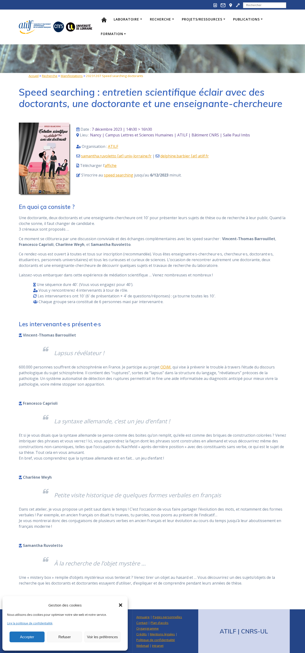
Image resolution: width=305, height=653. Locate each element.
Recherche (160, 19)
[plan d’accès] (231, 6)
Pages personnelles (167, 617)
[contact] (223, 6)
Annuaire (143, 617)
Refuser (64, 637)
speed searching (118, 175)
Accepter (27, 637)
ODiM (165, 367)
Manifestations (72, 76)
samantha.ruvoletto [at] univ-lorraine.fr (116, 156)
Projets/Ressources (202, 19)
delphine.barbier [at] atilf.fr (184, 156)
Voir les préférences (102, 637)
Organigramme (147, 628)
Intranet (157, 645)
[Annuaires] (215, 6)
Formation (112, 33)
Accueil (34, 76)
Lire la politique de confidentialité (29, 623)
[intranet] (238, 6)
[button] (120, 605)
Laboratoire (126, 19)
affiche (111, 165)
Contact (141, 623)
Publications (246, 19)
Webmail (142, 645)
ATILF (113, 146)
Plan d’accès (159, 623)
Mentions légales (162, 634)
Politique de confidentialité (155, 640)
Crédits (141, 634)
